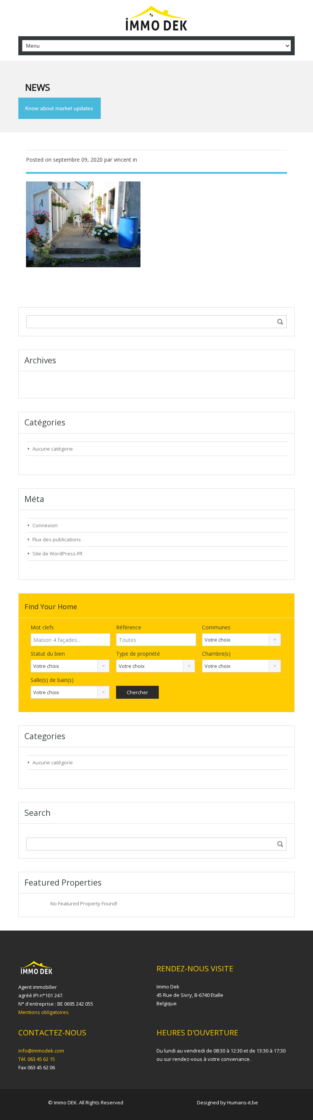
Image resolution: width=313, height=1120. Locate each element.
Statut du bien (48, 653)
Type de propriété (138, 653)
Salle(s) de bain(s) (52, 680)
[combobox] (241, 639)
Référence (128, 627)
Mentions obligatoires (43, 1012)
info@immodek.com (41, 1050)
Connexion (45, 525)
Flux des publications (56, 539)
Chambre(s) (216, 653)
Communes (216, 627)
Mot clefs (42, 627)
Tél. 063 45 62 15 (36, 1059)
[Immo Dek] (156, 19)
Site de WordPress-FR (57, 553)
